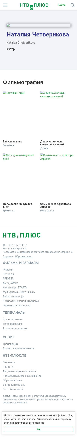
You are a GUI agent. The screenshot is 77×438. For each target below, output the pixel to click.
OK (38, 429)
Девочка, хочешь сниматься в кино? (52, 143)
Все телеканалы (13, 319)
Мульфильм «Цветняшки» (19, 292)
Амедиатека (10, 283)
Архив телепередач (15, 328)
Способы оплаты (13, 389)
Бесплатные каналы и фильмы (22, 300)
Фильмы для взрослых (17, 305)
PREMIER (8, 278)
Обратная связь (23, 256)
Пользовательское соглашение (22, 375)
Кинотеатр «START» (15, 287)
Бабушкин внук (12, 141)
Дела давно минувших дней (17, 205)
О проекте (8, 256)
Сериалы (8, 274)
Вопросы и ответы (14, 384)
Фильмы (8, 269)
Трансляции (10, 343)
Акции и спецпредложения (19, 371)
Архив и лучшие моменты (18, 348)
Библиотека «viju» (13, 296)
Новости (8, 366)
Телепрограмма (13, 323)
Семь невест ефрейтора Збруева (55, 205)
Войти (61, 5)
